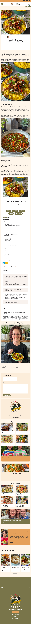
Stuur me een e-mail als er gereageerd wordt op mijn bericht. (13, 382)
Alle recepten (15, 572)
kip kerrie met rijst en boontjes (22, 115)
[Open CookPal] (30, 6)
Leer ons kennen (15, 417)
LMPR (18, 618)
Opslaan (15, 210)
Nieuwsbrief (15, 611)
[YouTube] (26, 0)
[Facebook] (24, 0)
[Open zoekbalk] (2, 4)
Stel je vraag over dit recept (9, 266)
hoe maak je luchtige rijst (23, 171)
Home (2, 7)
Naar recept (15, 48)
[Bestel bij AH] (4, 263)
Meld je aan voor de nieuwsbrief (7, 459)
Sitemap (15, 616)
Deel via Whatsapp (16, 204)
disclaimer (20, 318)
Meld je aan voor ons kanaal (7, 522)
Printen (9, 210)
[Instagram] (23, 0)
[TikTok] (27, 0)
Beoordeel (22, 210)
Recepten (6, 7)
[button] (17, 45)
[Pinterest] (29, 0)
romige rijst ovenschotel (21, 116)
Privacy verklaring (15, 614)
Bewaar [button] (11, 213)
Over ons (11, 541)
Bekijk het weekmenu (15, 478)
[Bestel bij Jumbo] (6, 263)
